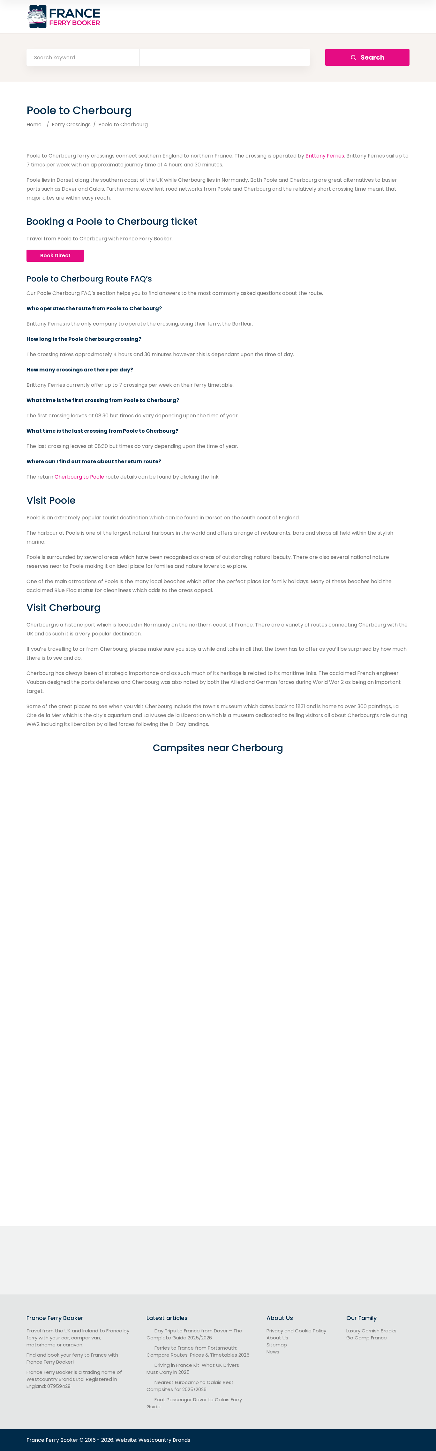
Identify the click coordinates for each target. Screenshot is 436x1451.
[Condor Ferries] (141, 1202)
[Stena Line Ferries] (348, 1202)
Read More (84, 992)
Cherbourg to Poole (79, 476)
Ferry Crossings (71, 124)
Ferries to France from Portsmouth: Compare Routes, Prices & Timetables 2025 (198, 1351)
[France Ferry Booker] (64, 16)
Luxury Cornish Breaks (371, 1330)
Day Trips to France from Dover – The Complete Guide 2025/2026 (194, 1334)
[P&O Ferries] (293, 1202)
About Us (277, 1337)
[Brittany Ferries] (85, 1202)
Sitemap (277, 1344)
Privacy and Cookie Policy (296, 1330)
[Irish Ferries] (246, 1202)
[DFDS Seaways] (196, 1202)
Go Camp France (366, 1337)
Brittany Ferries (324, 155)
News (273, 1351)
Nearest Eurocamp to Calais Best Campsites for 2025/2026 (190, 1386)
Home (33, 124)
